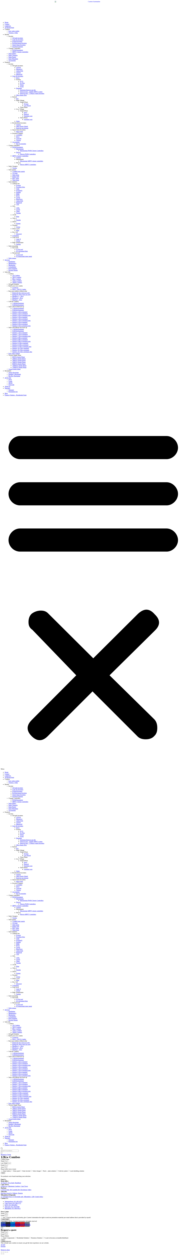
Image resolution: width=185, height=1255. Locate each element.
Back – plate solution (49, 1171)
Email (3, 1165)
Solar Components (8, 1238)
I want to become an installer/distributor (56, 1238)
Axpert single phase (14, 369)
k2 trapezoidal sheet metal (24, 256)
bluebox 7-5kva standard (19, 333)
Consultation (12, 267)
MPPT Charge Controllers (20, 156)
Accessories (12, 60)
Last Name (4, 1163)
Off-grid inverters (17, 38)
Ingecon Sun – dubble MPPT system (31, 92)
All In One (8, 378)
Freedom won (28, 116)
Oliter (18, 211)
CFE (17, 204)
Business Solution (36, 1238)
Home (6, 22)
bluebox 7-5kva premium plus (21, 336)
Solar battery (12, 53)
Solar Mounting (13, 59)
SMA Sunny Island (22, 126)
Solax (18, 121)
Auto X (18, 239)
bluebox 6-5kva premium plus (21, 326)
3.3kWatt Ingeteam (18, 303)
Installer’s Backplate (14, 374)
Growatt (18, 138)
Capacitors (15, 235)
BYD (18, 196)
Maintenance (12, 263)
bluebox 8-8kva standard (19, 338)
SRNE (10, 383)
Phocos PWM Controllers (28, 154)
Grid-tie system (63, 1171)
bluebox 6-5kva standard (19, 322)
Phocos (18, 152)
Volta (17, 189)
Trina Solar (15, 180)
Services (7, 260)
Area (2, 1167)
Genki (10, 381)
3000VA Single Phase (19, 360)
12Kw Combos (17, 281)
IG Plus (22, 83)
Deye (17, 78)
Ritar (17, 216)
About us (7, 386)
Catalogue (8, 26)
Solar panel (16, 1171)
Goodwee (15, 287)
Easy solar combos (14, 353)
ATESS (18, 67)
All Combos (16, 275)
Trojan (18, 227)
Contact (7, 24)
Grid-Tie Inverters (17, 40)
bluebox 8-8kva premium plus (21, 341)
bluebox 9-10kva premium (20, 345)
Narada (18, 213)
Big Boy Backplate (14, 376)
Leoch (18, 197)
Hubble (18, 192)
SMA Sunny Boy (21, 95)
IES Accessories (21, 144)
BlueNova (19, 199)
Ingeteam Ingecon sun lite (28, 90)
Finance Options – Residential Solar (15, 395)
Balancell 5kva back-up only (21, 293)
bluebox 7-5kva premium (20, 334)
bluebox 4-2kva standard (19, 312)
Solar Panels (12, 57)
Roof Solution (12, 268)
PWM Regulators (17, 50)
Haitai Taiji (15, 176)
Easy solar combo (13, 31)
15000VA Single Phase (19, 367)
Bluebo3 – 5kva (17, 300)
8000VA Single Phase (19, 364)
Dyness (26, 104)
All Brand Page (9, 27)
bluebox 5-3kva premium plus (21, 320)
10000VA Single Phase (19, 365)
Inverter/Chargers (17, 46)
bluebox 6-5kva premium (20, 324)
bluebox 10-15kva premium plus (22, 352)
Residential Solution (23, 1238)
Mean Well (19, 131)
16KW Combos (17, 282)
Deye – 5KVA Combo (19, 289)
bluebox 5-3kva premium (20, 319)
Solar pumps (12, 258)
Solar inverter (26, 1171)
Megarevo (19, 69)
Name (3, 1161)
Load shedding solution (77, 1171)
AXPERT (19, 135)
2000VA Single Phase (19, 359)
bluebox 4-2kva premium (20, 313)
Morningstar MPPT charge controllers (31, 161)
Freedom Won (20, 187)
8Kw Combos (16, 279)
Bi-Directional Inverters (19, 43)
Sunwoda (11, 385)
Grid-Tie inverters (17, 76)
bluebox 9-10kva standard (20, 343)
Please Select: (5, 1236)
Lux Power (27, 105)
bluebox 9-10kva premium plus (21, 346)
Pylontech (19, 190)
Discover (19, 234)
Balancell (19, 203)
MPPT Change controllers (20, 52)
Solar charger (37, 1171)
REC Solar (15, 178)
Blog (6, 393)
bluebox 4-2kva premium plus (21, 315)
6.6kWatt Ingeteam (18, 305)
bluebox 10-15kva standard (20, 348)
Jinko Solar (15, 175)
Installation (11, 261)
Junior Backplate (13, 372)
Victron (18, 72)
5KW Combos (16, 277)
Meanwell (19, 74)
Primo (22, 85)
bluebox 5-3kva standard (19, 317)
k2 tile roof (19, 255)
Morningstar (20, 149)
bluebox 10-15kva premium (20, 350)
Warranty (7, 388)
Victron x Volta (13, 33)
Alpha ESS (19, 71)
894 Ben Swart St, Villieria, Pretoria (12, 1193)
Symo (22, 86)
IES (17, 98)
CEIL (18, 208)
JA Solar (15, 173)
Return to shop (5, 1250)
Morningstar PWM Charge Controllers (31, 150)
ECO (21, 81)
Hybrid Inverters (17, 41)
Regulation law (13, 391)
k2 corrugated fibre (22, 251)
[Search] (1, 1153)
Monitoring (11, 265)
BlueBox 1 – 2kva (18, 296)
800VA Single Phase (18, 357)
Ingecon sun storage (22, 128)
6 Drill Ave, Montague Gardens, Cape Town (14, 1186)
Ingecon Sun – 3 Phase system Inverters (32, 93)
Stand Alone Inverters (19, 45)
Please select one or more (8, 1169)
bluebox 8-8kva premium (20, 339)
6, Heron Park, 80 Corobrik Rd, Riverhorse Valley (16, 1190)
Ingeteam (19, 88)
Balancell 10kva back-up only (21, 294)
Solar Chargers (13, 55)
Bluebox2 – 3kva (17, 298)
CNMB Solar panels (18, 171)
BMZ (18, 194)
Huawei (26, 114)
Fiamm (18, 223)
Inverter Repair (13, 270)
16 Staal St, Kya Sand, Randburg (11, 1183)
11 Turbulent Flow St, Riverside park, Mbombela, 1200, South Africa (22, 1197)
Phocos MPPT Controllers (28, 164)
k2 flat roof (19, 249)
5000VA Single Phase (19, 362)
